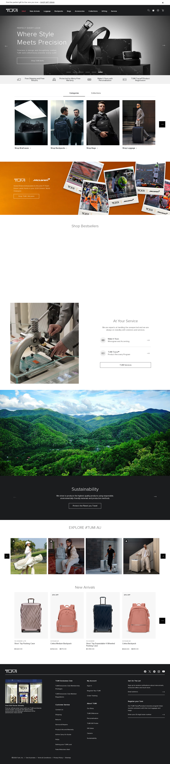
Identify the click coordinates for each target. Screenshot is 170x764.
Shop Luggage (128, 148)
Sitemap (68, 758)
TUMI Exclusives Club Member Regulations (66, 695)
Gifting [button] (104, 11)
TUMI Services (126, 365)
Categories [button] (74, 93)
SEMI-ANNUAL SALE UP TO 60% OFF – (26, 2)
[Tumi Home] (12, 10)
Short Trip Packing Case (24, 644)
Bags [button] (69, 11)
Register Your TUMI (94, 691)
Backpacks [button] (59, 11)
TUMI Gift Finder (92, 723)
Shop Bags (91, 148)
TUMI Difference (92, 713)
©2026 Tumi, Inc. (17, 758)
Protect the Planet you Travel (85, 506)
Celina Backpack (129, 644)
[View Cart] (163, 10)
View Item (31, 632)
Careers (90, 733)
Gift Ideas (90, 728)
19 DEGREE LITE (20, 641)
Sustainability (92, 738)
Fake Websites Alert (62, 749)
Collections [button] (93, 11)
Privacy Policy (58, 758)
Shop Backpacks (58, 148)
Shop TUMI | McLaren (26, 196)
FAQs (57, 739)
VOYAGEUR (54, 641)
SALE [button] (24, 11)
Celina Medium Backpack (61, 644)
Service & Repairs (61, 724)
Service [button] (114, 11)
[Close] (163, 2)
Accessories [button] (80, 11)
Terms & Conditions (44, 758)
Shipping (58, 714)
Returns (58, 719)
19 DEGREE (90, 641)
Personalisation (92, 718)
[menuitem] (24, 10)
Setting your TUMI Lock (63, 744)
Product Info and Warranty (64, 729)
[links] (125, 340)
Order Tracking (92, 696)
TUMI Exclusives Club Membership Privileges (67, 687)
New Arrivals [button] (35, 11)
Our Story (90, 708)
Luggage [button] (47, 11)
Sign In (89, 686)
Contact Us (59, 709)
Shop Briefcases (22, 148)
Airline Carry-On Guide (63, 734)
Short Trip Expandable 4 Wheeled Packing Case (100, 645)
